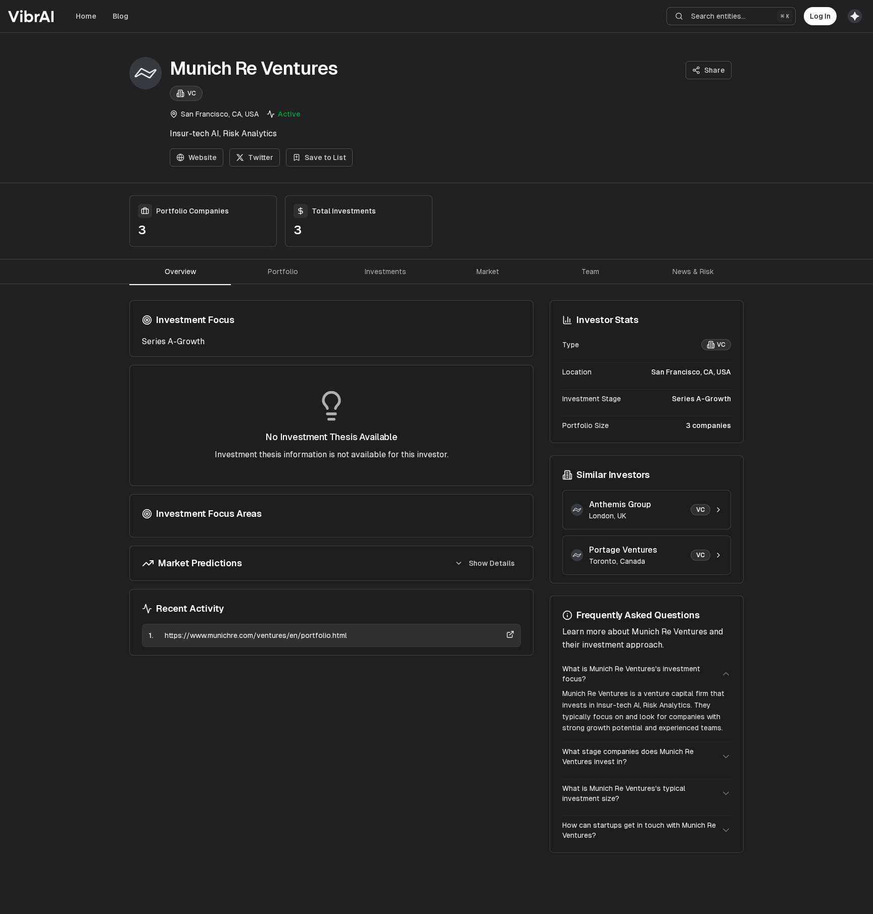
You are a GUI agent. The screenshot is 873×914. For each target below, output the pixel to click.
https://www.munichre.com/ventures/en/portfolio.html (256, 635)
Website (202, 157)
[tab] (180, 271)
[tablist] (436, 271)
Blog (120, 16)
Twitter (260, 157)
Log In (820, 16)
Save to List (325, 157)
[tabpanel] (331, 478)
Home (86, 16)
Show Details (492, 563)
